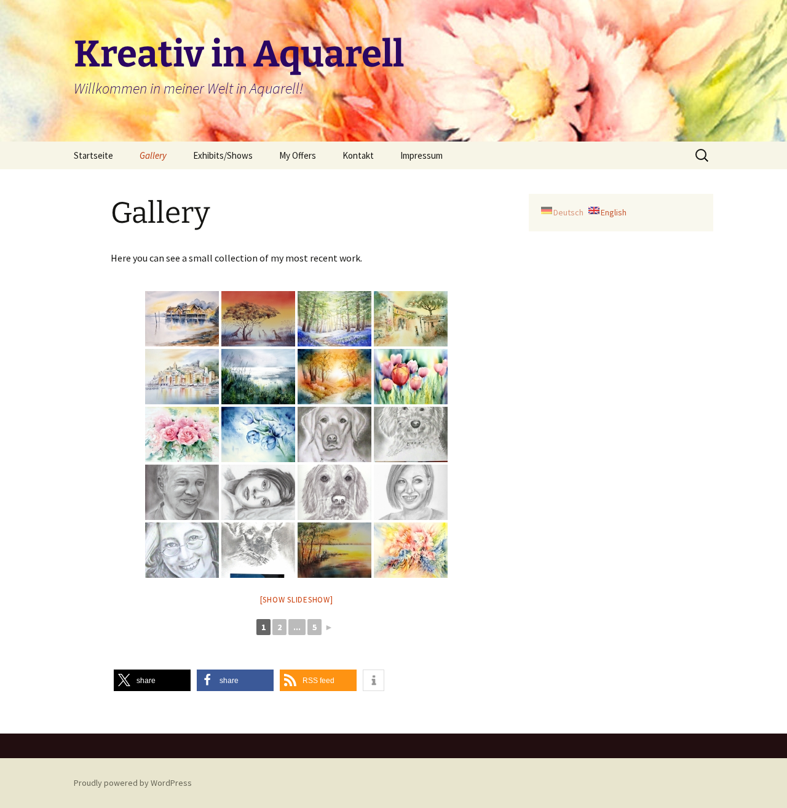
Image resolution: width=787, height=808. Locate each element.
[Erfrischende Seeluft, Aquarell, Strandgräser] (258, 376)
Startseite (93, 155)
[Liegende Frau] (258, 492)
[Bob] (182, 492)
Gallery (153, 155)
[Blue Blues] (258, 434)
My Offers (297, 155)
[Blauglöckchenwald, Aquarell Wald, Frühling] (334, 318)
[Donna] (334, 492)
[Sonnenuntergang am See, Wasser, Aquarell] (334, 550)
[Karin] (182, 550)
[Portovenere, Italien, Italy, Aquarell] (182, 376)
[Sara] (411, 492)
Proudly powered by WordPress (133, 782)
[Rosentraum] (182, 434)
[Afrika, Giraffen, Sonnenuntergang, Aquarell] (258, 318)
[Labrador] (334, 434)
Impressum (421, 155)
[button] (152, 680)
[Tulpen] (411, 376)
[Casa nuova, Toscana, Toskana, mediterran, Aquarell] (411, 318)
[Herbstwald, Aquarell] (334, 376)
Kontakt (358, 155)
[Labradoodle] (411, 434)
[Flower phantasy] (411, 550)
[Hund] (258, 550)
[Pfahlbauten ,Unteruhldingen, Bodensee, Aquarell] (182, 318)
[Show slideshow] (296, 599)
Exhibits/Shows (223, 155)
